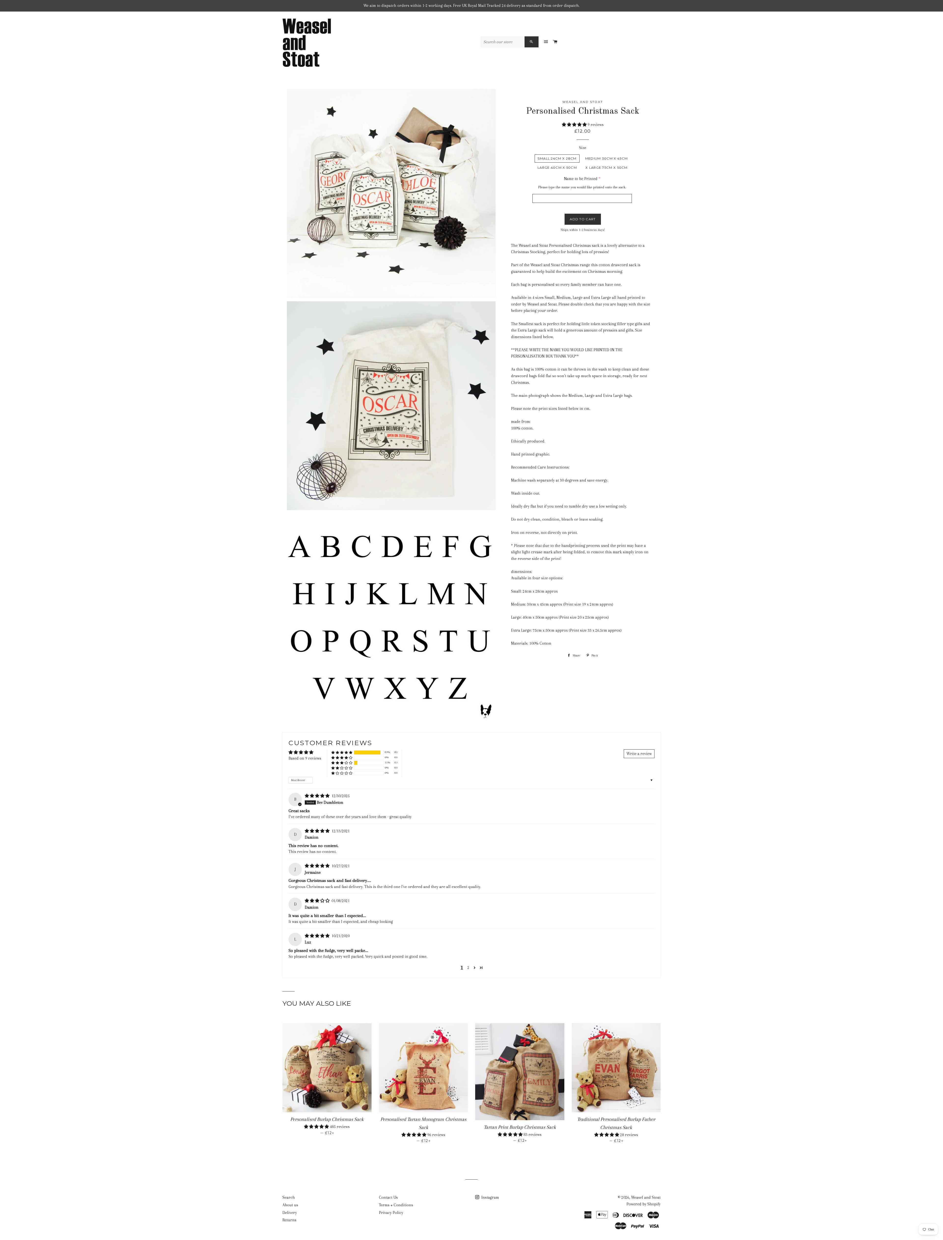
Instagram (489, 1197)
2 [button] (468, 967)
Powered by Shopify (643, 1204)
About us (290, 1205)
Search (288, 1197)
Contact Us (388, 1197)
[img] (318, 796)
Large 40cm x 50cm (557, 167)
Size (582, 147)
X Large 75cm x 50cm (606, 167)
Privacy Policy (391, 1212)
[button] (575, 124)
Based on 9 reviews (305, 758)
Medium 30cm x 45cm (606, 158)
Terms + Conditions (396, 1205)
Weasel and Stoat (646, 1197)
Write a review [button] (639, 753)
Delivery (289, 1212)
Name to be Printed (580, 178)
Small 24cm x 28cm (557, 158)
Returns (289, 1220)
